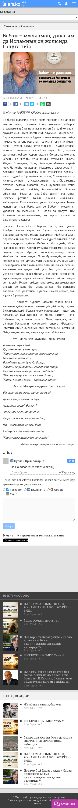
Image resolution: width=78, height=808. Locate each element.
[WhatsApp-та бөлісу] (42, 104)
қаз (24, 2)
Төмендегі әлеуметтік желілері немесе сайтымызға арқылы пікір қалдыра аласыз (39, 482)
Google (58, 489)
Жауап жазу (68, 472)
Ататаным (27, 26)
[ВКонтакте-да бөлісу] (15, 104)
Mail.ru (14, 493)
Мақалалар (11, 26)
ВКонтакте (38, 489)
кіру (72, 480)
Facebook (16, 489)
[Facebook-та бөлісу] (5, 104)
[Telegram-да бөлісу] (26, 104)
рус (24, 5)
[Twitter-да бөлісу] (32, 104)
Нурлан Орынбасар (27, 461)
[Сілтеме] (43, 461)
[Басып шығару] (48, 104)
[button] (71, 461)
